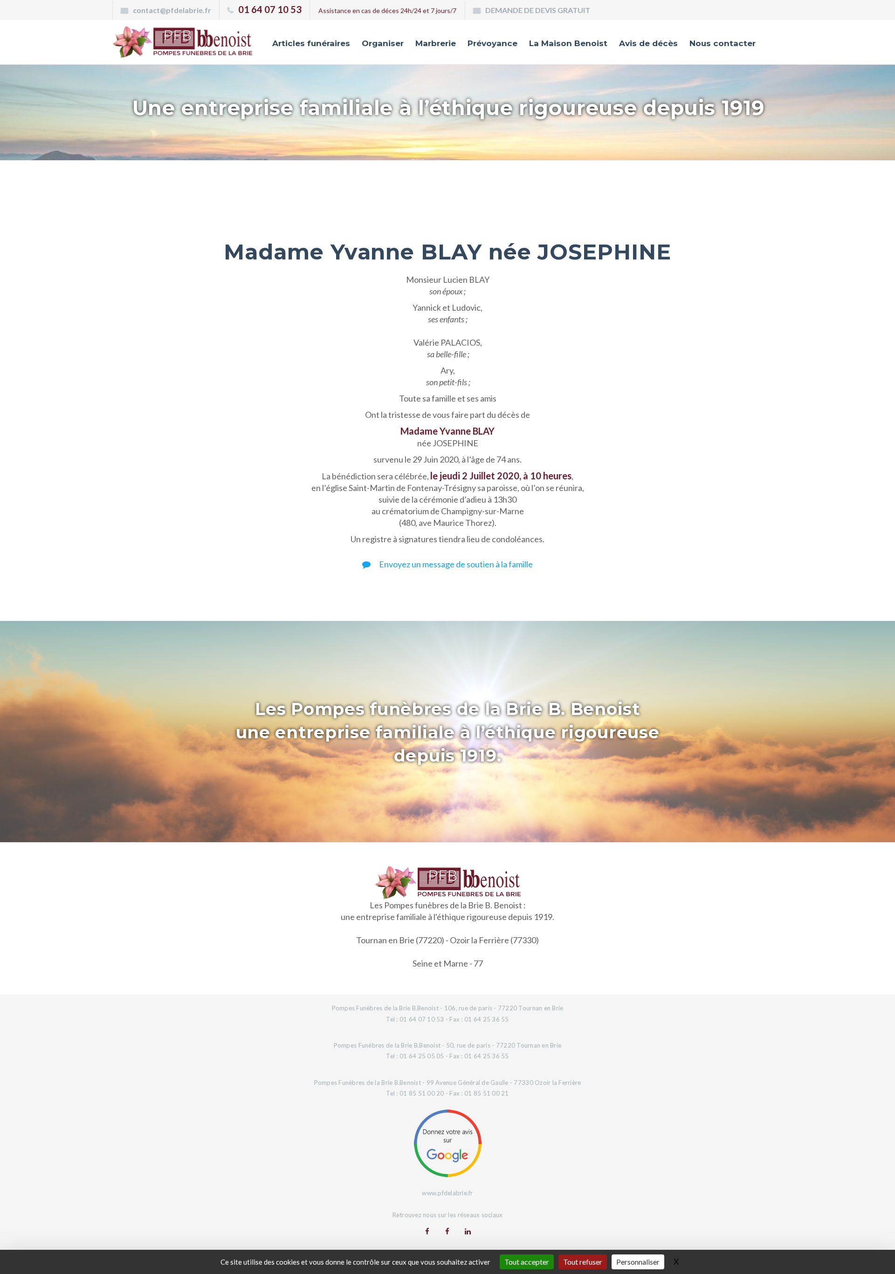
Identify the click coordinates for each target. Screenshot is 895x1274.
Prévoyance (492, 43)
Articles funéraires (311, 43)
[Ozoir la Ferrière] (447, 1231)
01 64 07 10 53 (270, 9)
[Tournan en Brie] (427, 1231)
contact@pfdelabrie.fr (172, 10)
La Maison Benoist (568, 43)
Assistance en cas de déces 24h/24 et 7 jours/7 (387, 10)
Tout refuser (582, 1261)
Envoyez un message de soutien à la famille (455, 564)
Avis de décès (648, 43)
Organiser (383, 43)
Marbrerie (435, 43)
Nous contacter (722, 43)
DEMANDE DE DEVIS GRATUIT (537, 10)
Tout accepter (526, 1261)
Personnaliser (638, 1261)
